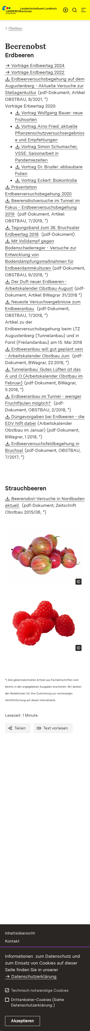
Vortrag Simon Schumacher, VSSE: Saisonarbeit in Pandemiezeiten (46, 153)
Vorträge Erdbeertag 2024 (37, 65)
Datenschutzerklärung (33, 976)
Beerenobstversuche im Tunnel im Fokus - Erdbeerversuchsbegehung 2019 (42, 207)
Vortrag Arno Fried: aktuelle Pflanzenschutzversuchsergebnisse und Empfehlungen (49, 133)
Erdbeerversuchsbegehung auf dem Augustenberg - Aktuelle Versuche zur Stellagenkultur (44, 85)
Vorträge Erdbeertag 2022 (37, 72)
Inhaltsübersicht (20, 933)
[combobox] (66, 10)
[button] (17, 728)
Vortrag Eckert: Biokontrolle (49, 180)
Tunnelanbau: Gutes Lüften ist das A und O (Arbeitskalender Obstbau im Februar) (44, 376)
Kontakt (12, 941)
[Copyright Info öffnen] (79, 582)
